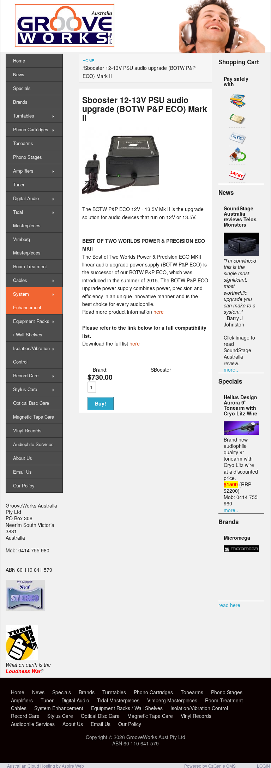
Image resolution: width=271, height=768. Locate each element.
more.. (231, 369)
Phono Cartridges (30, 129)
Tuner (18, 184)
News (18, 74)
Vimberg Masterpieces (27, 246)
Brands (20, 101)
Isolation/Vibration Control (31, 355)
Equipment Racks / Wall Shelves (31, 328)
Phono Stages (27, 157)
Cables (20, 280)
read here (229, 604)
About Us (22, 458)
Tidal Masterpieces (27, 219)
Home (88, 60)
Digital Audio (26, 198)
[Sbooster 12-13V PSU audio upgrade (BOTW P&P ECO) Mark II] (120, 201)
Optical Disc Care (31, 403)
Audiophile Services (33, 444)
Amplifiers (23, 170)
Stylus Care (25, 389)
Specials (22, 88)
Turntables (23, 115)
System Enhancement (27, 300)
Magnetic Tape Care (33, 416)
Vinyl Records (27, 430)
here (158, 311)
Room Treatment (30, 266)
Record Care (25, 375)
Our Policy (24, 485)
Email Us (22, 471)
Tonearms (23, 143)
